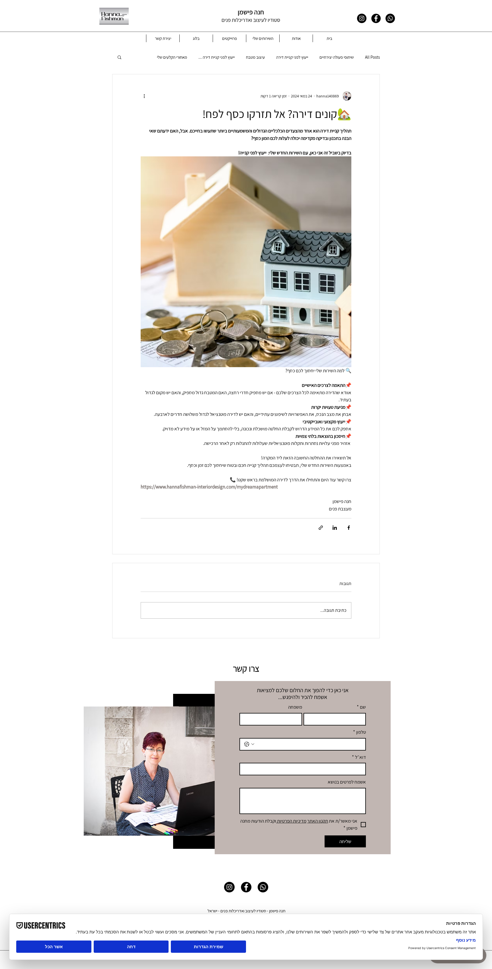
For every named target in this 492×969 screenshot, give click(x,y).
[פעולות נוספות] (144, 96)
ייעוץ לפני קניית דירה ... (216, 57)
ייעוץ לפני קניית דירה (292, 57)
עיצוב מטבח (255, 57)
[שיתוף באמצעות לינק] (320, 527)
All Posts (372, 57)
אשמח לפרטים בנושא (347, 782)
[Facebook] (376, 18)
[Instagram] (361, 18)
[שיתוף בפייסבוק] (348, 527)
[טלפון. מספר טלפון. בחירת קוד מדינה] (249, 744)
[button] (119, 57)
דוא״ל (359, 757)
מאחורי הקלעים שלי (172, 57)
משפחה (295, 707)
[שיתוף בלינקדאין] (334, 527)
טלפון (359, 732)
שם (361, 707)
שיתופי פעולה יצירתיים (336, 57)
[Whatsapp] (390, 18)
